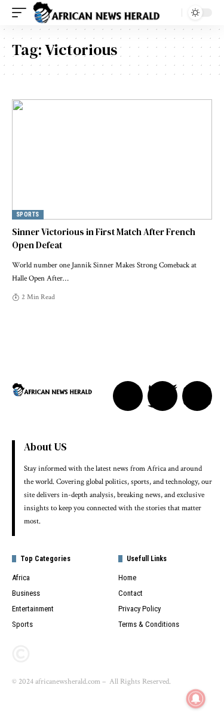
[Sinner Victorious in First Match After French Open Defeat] (112, 159)
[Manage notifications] (195, 698)
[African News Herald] (96, 13)
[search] (170, 13)
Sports (27, 214)
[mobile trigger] (22, 13)
